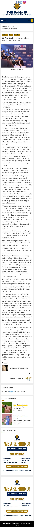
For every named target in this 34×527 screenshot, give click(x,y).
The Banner (17, 12)
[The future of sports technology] (7, 407)
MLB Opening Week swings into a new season (22, 421)
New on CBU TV (32, 20)
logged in (12, 391)
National (5, 35)
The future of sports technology (20, 407)
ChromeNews (24, 523)
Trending (16, 35)
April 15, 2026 (18, 424)
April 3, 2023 (17, 41)
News (10, 35)
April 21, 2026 (18, 410)
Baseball (15, 416)
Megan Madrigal (7, 41)
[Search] (29, 20)
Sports (15, 404)
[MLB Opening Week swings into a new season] (7, 419)
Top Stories (24, 416)
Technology (20, 404)
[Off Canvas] (2, 20)
